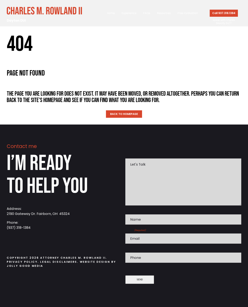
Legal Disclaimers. (60, 262)
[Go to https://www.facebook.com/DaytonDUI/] (11, 243)
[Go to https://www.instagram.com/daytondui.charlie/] (21, 243)
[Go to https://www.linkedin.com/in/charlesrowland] (31, 243)
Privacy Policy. (23, 262)
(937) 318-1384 (19, 227)
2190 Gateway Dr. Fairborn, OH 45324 (38, 213)
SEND (140, 279)
